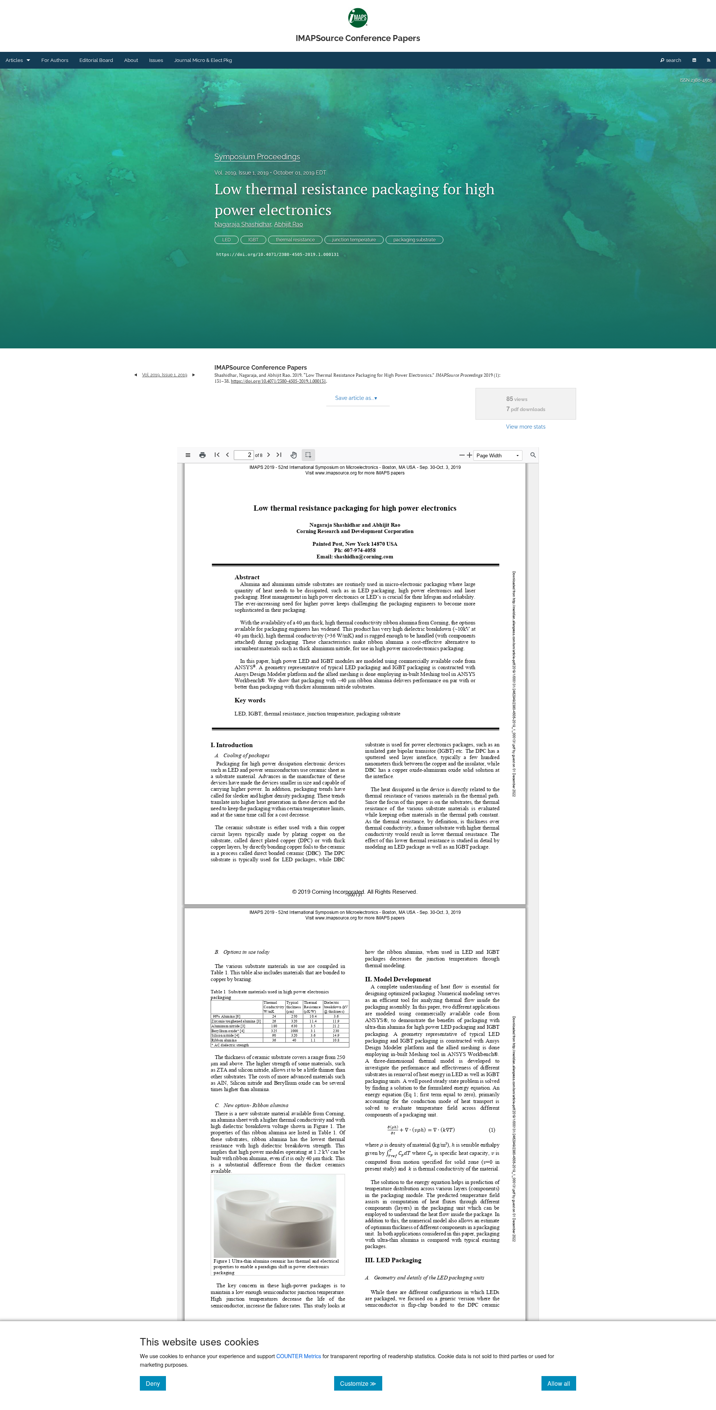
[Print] (202, 455)
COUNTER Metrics (298, 1356)
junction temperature (354, 239)
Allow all (561, 1383)
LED (226, 239)
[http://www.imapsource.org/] (336, 472)
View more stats (526, 426)
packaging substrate (414, 239)
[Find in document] (533, 455)
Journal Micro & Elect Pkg (203, 60)
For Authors (54, 60)
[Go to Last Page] (278, 454)
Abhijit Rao (288, 224)
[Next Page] (268, 454)
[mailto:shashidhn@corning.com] (363, 557)
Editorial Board (96, 60)
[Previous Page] (227, 454)
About (131, 60)
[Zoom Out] (462, 455)
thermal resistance (295, 239)
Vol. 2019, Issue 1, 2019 (241, 173)
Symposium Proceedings (257, 156)
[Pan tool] (293, 455)
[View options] (188, 455)
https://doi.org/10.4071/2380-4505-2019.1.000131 (277, 254)
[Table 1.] (327, 1132)
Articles (14, 60)
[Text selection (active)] (308, 455)
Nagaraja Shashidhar (242, 224)
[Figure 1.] (323, 1126)
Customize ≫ (361, 1383)
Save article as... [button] (356, 398)
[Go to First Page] (217, 454)
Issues (156, 60)
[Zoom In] (469, 455)
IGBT (253, 239)
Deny (156, 1383)
